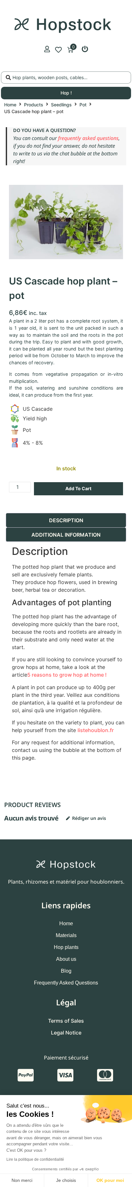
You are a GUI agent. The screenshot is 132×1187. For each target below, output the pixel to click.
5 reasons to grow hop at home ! (67, 675)
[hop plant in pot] (66, 222)
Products (33, 104)
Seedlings (61, 104)
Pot (83, 104)
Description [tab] (66, 520)
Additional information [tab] (66, 535)
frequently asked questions (88, 138)
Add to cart (78, 488)
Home (10, 104)
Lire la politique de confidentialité (35, 1159)
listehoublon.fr (96, 730)
